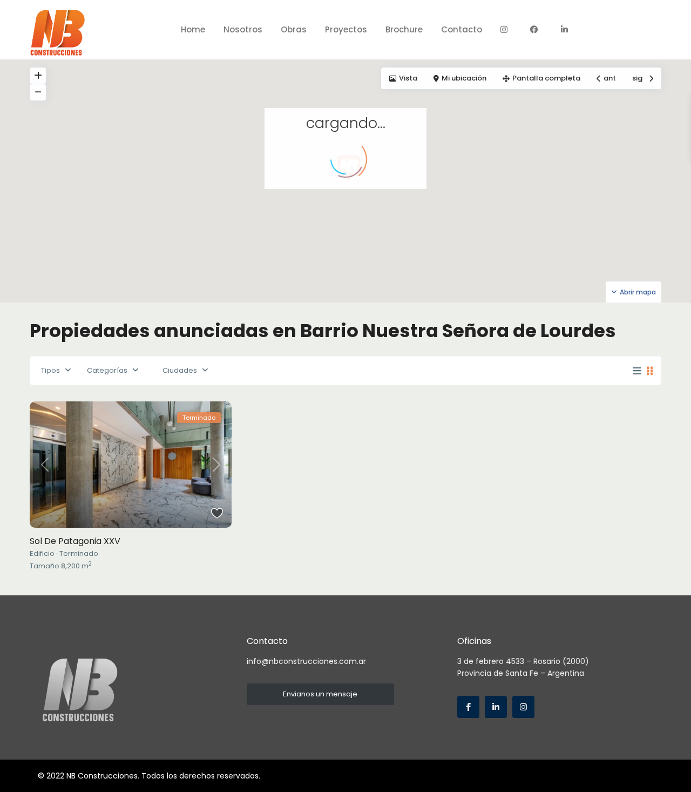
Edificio (42, 553)
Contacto (461, 29)
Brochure (404, 29)
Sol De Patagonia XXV (75, 541)
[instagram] (523, 707)
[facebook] (468, 707)
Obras (294, 29)
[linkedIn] (496, 707)
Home (193, 29)
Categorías (107, 370)
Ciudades (179, 370)
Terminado (78, 553)
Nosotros (242, 29)
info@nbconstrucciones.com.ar (306, 661)
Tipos (50, 370)
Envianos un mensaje (320, 694)
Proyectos (346, 29)
